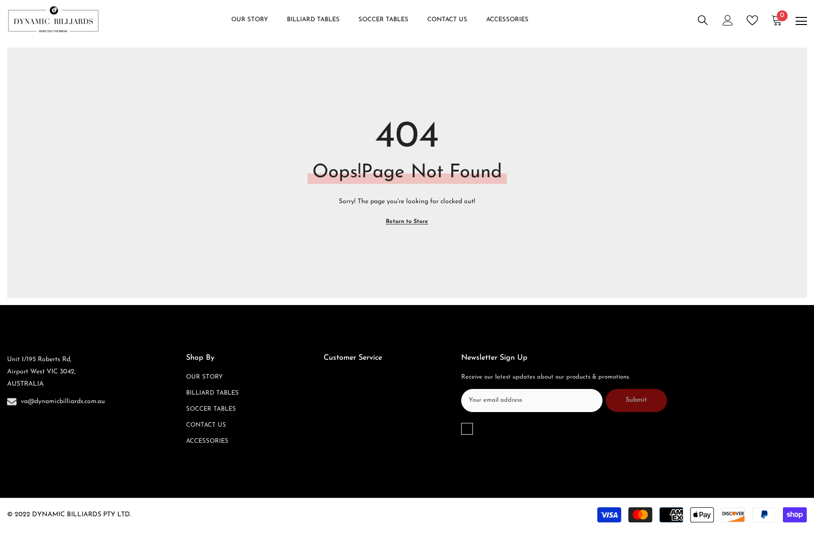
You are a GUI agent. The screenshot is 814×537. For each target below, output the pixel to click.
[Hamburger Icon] (801, 21)
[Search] (703, 20)
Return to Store (407, 221)
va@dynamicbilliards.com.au (63, 401)
